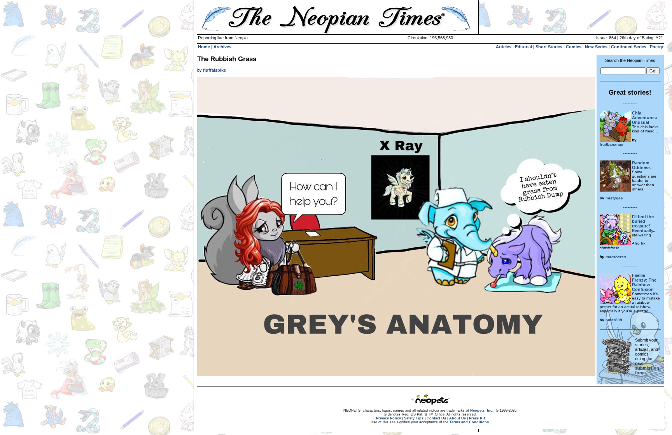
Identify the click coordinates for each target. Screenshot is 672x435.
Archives (222, 46)
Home (204, 46)
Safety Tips (414, 418)
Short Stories (549, 46)
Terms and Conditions (469, 422)
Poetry (656, 46)
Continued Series (628, 46)
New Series (596, 46)
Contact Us (436, 418)
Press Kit (477, 418)
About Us (457, 418)
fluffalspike (214, 70)
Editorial (523, 46)
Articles (503, 46)
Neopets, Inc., (482, 410)
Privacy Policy (388, 418)
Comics (573, 46)
